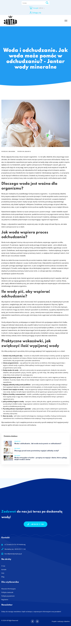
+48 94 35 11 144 (37, 524)
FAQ (2, 573)
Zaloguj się (36, 12)
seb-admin (11, 151)
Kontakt (3, 569)
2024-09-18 (28, 151)
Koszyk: (35, 8)
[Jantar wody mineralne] (10, 20)
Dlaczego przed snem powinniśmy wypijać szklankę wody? (36, 451)
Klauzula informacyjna (8, 589)
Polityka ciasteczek (7, 592)
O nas (3, 566)
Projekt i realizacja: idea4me (61, 621)
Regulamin (4, 599)
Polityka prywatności (8, 596)
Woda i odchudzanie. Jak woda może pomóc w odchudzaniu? (37, 443)
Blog (2, 577)
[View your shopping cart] (30, 8)
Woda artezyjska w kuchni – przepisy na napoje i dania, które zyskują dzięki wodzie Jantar (40, 458)
